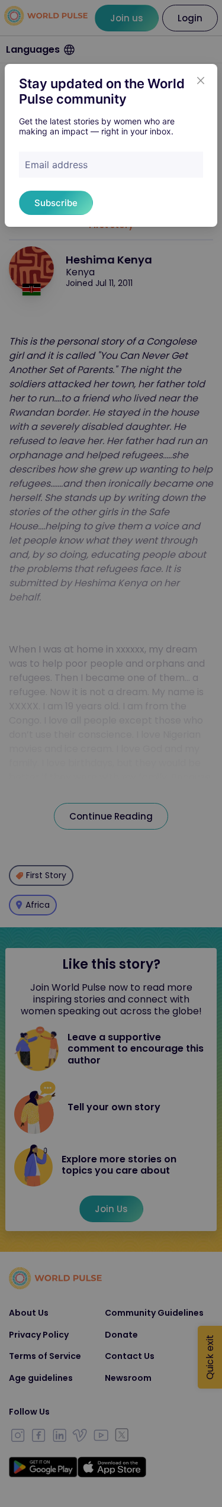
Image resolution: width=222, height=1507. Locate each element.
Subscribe (56, 202)
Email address (56, 165)
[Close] (200, 80)
